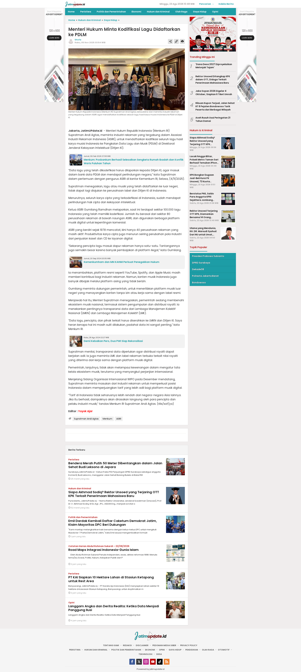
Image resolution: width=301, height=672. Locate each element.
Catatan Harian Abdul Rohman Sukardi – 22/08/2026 (98, 546)
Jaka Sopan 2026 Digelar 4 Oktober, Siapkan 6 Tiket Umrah (213, 92)
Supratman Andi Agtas (86, 418)
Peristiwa (73, 459)
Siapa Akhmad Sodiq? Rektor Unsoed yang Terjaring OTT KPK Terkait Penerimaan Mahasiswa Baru (113, 494)
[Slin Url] (176, 41)
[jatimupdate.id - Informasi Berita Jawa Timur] (75, 4)
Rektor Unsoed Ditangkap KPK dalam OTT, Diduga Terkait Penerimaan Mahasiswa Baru (212, 79)
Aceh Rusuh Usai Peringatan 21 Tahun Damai (212, 119)
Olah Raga (208, 649)
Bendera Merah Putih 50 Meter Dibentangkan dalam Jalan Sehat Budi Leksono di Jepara (115, 465)
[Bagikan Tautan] (170, 41)
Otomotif (224, 649)
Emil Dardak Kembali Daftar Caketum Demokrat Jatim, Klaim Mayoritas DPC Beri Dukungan (112, 523)
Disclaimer (142, 645)
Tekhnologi (145, 654)
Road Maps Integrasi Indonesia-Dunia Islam (103, 550)
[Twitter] (139, 662)
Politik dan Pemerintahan (83, 517)
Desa (159, 654)
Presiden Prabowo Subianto (208, 256)
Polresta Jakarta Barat (205, 275)
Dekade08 (198, 269)
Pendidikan (191, 649)
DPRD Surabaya (201, 262)
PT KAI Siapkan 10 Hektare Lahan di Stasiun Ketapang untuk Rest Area (111, 579)
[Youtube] (153, 662)
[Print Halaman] (182, 41)
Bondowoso (199, 282)
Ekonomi (150, 649)
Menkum (107, 418)
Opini (71, 602)
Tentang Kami (111, 645)
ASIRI (118, 418)
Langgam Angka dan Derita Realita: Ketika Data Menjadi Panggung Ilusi (113, 608)
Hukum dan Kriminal (79, 488)
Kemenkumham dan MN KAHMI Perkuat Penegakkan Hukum (121, 262)
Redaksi (127, 645)
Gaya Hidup (175, 649)
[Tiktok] (160, 662)
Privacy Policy (188, 645)
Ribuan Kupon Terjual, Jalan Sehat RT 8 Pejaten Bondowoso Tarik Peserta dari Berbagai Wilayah (215, 106)
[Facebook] (132, 662)
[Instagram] (146, 662)
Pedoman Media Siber (164, 645)
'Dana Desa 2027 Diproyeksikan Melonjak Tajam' (213, 66)
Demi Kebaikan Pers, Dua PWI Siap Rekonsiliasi (113, 341)
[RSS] (166, 662)
